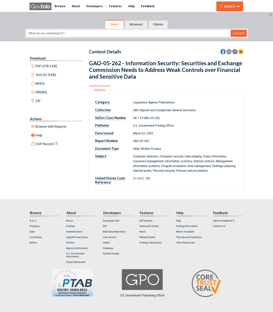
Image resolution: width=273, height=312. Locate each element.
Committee (36, 237)
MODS (40, 83)
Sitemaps (108, 248)
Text (45, 75)
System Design (111, 253)
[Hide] (270, 14)
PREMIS (41, 92)
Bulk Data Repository (114, 231)
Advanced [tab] (136, 24)
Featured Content (149, 225)
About (69, 220)
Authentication (74, 231)
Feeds (106, 242)
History (70, 242)
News (142, 231)
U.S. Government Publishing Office (142, 295)
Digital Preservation (77, 237)
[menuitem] (60, 6)
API (105, 225)
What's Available (185, 231)
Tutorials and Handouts (189, 237)
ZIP (37, 101)
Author (33, 242)
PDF (46, 66)
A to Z (33, 220)
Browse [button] (60, 6)
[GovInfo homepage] (40, 6)
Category (35, 225)
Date (32, 231)
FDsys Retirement (75, 261)
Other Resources (185, 242)
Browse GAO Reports (50, 126)
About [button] (76, 6)
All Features (145, 220)
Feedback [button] (148, 6)
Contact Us (219, 225)
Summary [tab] (100, 90)
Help (38, 135)
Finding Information (186, 225)
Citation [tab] (158, 24)
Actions (36, 119)
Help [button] (131, 6)
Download (38, 58)
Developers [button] (94, 6)
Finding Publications (150, 242)
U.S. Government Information (75, 255)
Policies (70, 225)
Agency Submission (77, 248)
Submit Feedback (222, 220)
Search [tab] (114, 24)
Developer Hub (111, 220)
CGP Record (44, 144)
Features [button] (115, 6)
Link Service (109, 237)
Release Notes (147, 237)
